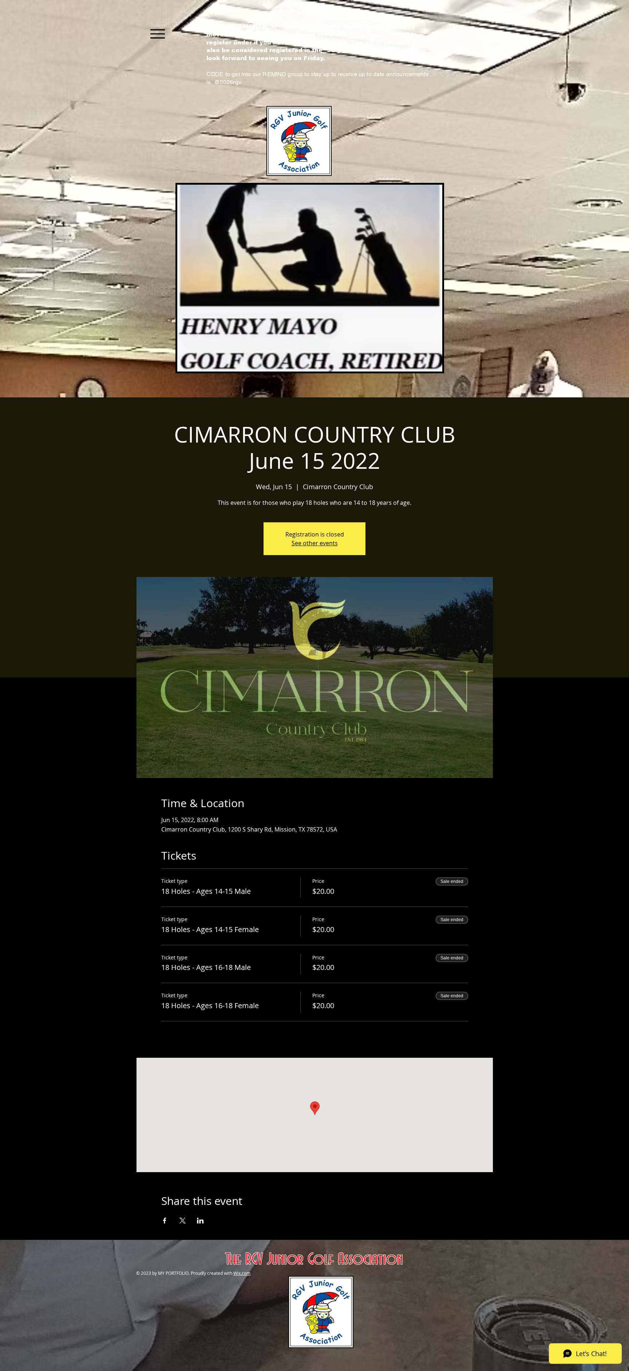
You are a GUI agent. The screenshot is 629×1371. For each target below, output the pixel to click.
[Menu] (157, 34)
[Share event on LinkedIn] (200, 1220)
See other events (315, 543)
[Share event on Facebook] (164, 1220)
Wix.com (241, 1273)
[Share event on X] (182, 1220)
